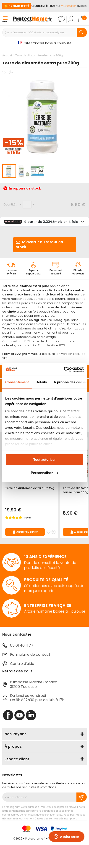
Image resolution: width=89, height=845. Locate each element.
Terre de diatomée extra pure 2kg (29, 488)
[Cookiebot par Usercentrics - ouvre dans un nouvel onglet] (64, 369)
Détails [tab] (41, 382)
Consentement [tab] (17, 382)
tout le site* (67, 6)
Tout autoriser (44, 459)
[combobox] (44, 32)
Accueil (7, 55)
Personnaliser (42, 472)
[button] (23, 171)
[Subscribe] (81, 797)
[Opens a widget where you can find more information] (66, 837)
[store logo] (32, 19)
